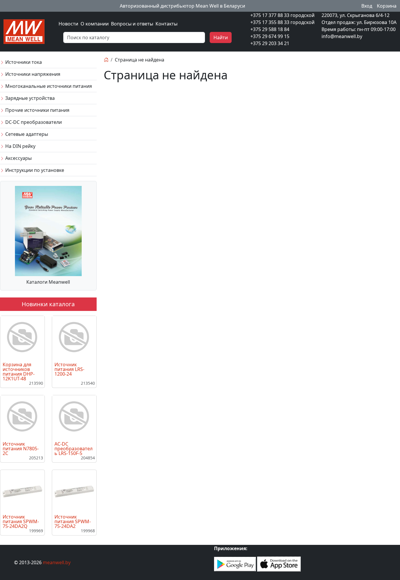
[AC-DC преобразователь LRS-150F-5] (74, 416)
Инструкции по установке (34, 170)
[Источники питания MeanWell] (24, 31)
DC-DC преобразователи (33, 122)
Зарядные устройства (29, 98)
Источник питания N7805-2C (21, 449)
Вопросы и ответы (132, 23)
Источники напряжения (32, 74)
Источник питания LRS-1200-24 (69, 369)
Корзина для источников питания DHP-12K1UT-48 (19, 371)
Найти (220, 37)
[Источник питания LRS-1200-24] (74, 337)
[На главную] (106, 60)
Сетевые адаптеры (26, 134)
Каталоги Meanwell (48, 282)
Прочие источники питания (36, 110)
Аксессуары (18, 158)
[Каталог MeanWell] (48, 230)
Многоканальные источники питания (48, 86)
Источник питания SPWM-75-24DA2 (72, 521)
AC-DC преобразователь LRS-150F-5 (73, 449)
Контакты (166, 23)
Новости (68, 23)
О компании (95, 23)
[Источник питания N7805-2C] (22, 416)
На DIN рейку (19, 146)
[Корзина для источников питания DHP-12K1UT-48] (22, 337)
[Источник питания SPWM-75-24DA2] (74, 491)
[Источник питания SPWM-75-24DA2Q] (22, 491)
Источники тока (23, 62)
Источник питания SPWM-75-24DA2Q (21, 521)
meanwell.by (57, 562)
